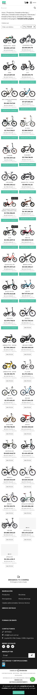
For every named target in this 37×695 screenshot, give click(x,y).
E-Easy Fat (9, 128)
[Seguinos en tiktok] (12, 646)
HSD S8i (9, 530)
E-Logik (27, 371)
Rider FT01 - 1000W (27, 182)
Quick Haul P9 (9, 264)
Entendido (18, 692)
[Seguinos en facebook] (8, 646)
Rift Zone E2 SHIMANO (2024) (9, 100)
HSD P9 (27, 291)
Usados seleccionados (10, 603)
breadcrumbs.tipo (22, 12)
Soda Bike (9, 424)
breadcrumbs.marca (9, 17)
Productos (10, 12)
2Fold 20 (9, 557)
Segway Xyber (27, 345)
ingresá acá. (18, 680)
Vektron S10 (9, 451)
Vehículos (5, 15)
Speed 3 (27, 477)
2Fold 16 (9, 318)
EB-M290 (9, 398)
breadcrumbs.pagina (9, 19)
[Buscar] (34, 8)
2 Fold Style (27, 451)
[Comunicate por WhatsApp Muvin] (32, 679)
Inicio (3, 12)
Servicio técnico (24, 603)
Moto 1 (27, 424)
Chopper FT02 (27, 45)
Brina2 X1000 (27, 264)
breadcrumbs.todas (24, 17)
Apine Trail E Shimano (27, 99)
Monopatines (7, 599)
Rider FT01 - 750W (9, 45)
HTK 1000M (9, 182)
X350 (9, 72)
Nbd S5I (27, 237)
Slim (9, 237)
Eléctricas (31, 15)
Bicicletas (21, 595)
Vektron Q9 (27, 530)
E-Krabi (9, 155)
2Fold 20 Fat (9, 291)
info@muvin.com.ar (11, 635)
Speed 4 (9, 477)
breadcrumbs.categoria (18, 15)
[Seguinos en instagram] (3, 646)
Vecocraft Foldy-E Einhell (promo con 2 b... (9, 210)
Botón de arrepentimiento (18, 682)
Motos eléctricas (24, 599)
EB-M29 (27, 398)
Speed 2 (27, 318)
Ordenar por (5, 23)
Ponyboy (27, 155)
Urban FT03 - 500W (9, 371)
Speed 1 (9, 504)
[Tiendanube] (19, 671)
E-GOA (27, 128)
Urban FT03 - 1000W (9, 345)
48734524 (8, 632)
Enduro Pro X (27, 209)
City (27, 72)
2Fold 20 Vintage (27, 504)
